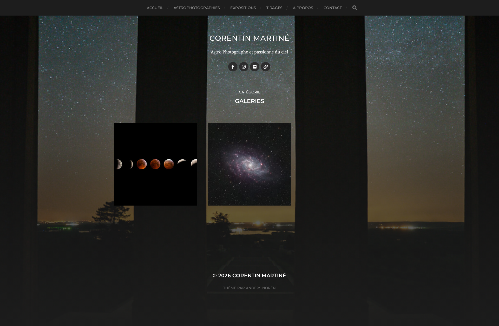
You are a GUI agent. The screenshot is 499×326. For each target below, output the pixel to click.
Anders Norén (261, 288)
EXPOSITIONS (243, 7)
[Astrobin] (265, 66)
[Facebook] (233, 66)
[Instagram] (243, 66)
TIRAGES (274, 7)
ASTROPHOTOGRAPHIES (197, 7)
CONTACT (333, 7)
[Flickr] (254, 66)
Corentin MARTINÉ (249, 38)
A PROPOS (303, 7)
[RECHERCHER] (354, 7)
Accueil (155, 7)
